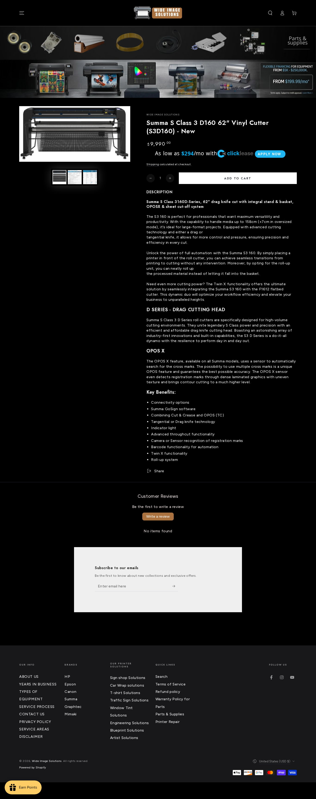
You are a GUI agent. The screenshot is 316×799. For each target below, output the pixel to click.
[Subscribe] (175, 586)
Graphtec (73, 706)
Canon (70, 691)
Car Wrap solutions (127, 685)
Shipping (152, 164)
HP (67, 676)
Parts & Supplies (169, 714)
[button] (270, 13)
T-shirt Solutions (125, 693)
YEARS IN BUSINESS (37, 684)
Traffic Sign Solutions (129, 700)
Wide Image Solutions (163, 114)
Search (161, 676)
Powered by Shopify (32, 767)
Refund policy (167, 691)
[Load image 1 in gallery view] (59, 177)
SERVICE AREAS (34, 729)
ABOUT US (29, 676)
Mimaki (71, 714)
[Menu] (22, 13)
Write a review (158, 516)
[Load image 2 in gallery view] (75, 177)
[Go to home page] (158, 13)
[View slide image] (158, 79)
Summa (71, 699)
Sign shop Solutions (128, 677)
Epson (70, 684)
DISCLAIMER (31, 736)
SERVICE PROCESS (37, 706)
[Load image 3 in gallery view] (90, 177)
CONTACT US (32, 714)
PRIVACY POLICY (35, 722)
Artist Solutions (124, 738)
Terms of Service (170, 684)
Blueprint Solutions (127, 730)
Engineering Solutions (129, 723)
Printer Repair (167, 722)
